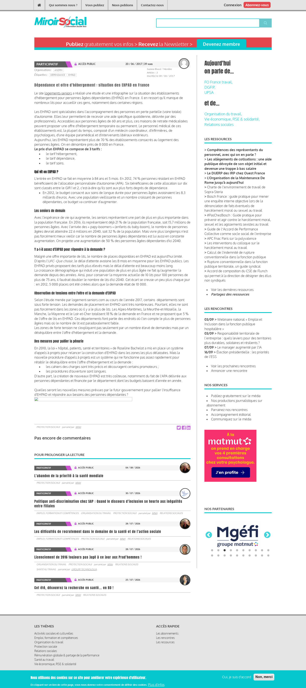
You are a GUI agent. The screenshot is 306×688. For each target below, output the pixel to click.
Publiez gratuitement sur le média (235, 396)
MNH (78, 427)
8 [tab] (256, 550)
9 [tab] (262, 550)
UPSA (209, 92)
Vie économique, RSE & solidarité (55, 664)
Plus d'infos (156, 684)
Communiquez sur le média (231, 419)
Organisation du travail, (223, 114)
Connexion (232, 5)
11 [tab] (212, 556)
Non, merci (263, 677)
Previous (208, 535)
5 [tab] (237, 550)
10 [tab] (268, 550)
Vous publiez (94, 5)
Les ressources (165, 642)
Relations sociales (171, 513)
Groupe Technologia (84, 569)
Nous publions (122, 5)
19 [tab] (262, 556)
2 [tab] (218, 550)
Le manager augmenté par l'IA (239, 347)
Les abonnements (167, 633)
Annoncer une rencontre (229, 371)
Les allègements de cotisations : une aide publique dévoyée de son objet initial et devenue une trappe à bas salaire (238, 164)
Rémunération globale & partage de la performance (66, 655)
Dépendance (57, 74)
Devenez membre (221, 44)
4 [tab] (231, 550)
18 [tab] (256, 556)
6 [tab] (243, 550)
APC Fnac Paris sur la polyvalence (231, 238)
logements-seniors (58, 93)
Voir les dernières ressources (232, 290)
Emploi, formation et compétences (57, 513)
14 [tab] (231, 556)
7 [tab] (250, 550)
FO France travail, (218, 82)
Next (267, 535)
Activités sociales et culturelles (53, 633)
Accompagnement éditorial (231, 414)
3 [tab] (225, 550)
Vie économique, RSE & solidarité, (232, 119)
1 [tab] (212, 550)
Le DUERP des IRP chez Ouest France (236, 173)
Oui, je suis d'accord (236, 677)
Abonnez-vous (257, 5)
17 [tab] (250, 556)
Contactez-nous (152, 5)
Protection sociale (48, 427)
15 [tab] (237, 556)
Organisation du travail (96, 513)
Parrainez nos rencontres (229, 410)
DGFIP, (209, 87)
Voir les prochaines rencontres (233, 366)
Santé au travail (46, 569)
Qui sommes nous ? (63, 5)
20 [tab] (268, 556)
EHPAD (71, 74)
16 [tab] (243, 556)
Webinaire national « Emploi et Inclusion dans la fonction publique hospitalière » (233, 324)
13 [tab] (225, 556)
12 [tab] (218, 556)
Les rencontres (165, 638)
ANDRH (58, 70)
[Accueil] (53, 22)
